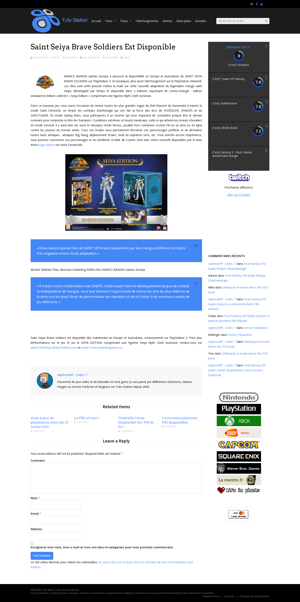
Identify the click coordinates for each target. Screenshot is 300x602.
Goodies (200, 21)
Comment (38, 460)
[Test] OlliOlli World (225, 128)
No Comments (91, 57)
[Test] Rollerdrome (224, 103)
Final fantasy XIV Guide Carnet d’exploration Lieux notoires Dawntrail (237, 370)
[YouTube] (261, 4)
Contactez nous (210, 596)
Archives (229, 596)
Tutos (124, 21)
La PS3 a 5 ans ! (86, 418)
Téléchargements (147, 21)
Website (36, 529)
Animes (167, 21)
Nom (34, 498)
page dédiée (46, 145)
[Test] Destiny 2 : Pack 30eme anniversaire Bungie (232, 154)
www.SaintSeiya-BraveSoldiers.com (54, 347)
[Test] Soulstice (239, 65)
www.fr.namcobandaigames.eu (101, 347)
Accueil (96, 21)
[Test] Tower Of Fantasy (228, 79)
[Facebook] (257, 4)
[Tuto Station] (59, 32)
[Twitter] (251, 4)
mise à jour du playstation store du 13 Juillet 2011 (49, 422)
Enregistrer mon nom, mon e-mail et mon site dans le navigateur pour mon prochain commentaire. (102, 547)
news (127, 57)
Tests (108, 21)
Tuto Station (48, 589)
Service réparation (256, 328)
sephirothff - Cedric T (46, 57)
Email (35, 514)
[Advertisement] (238, 224)
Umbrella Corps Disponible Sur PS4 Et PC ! (136, 422)
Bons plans (184, 21)
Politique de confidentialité (254, 596)
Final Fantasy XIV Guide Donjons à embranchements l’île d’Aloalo (237, 304)
